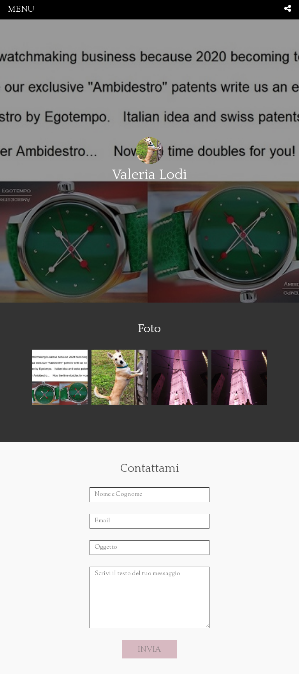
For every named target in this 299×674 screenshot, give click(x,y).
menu (21, 10)
